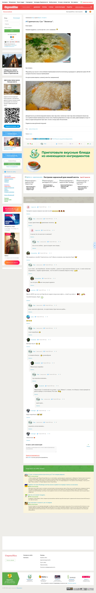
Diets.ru (43, 579)
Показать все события (12, 262)
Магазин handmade (7, 11)
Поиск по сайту (11, 172)
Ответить (28, 213)
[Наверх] (94, 243)
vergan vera (33, 207)
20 (90, 144)
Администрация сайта (45, 560)
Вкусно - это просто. (42, 17)
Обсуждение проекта (9, 177)
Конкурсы (5, 2)
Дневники (37, 7)
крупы (30, 129)
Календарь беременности (41, 2)
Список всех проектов (72, 583)
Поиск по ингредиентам (12, 166)
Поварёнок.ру (30, 579)
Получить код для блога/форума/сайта (63, 139)
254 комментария (33, 504)
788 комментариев (33, 496)
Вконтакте (11, 37)
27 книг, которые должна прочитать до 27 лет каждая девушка (46, 474)
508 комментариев (33, 486)
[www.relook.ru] (86, 578)
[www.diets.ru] (43, 578)
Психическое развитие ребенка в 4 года (10, 148)
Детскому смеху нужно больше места (12, 81)
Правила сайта (43, 557)
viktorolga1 (33, 410)
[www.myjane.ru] (57, 578)
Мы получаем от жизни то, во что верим (40, 502)
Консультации (60, 7)
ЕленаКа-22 (33, 339)
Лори (33, 17)
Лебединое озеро (10, 226)
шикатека (33, 290)
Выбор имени (53, 2)
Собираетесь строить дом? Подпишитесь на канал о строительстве (11, 71)
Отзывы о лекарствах (64, 2)
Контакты (25, 557)
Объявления (12, 2)
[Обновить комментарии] (94, 245)
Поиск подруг (20, 2)
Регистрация (16, 18)
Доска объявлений (9, 195)
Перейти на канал (11, 126)
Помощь (6, 181)
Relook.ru (86, 579)
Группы (44, 7)
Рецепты (69, 7)
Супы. (31, 133)
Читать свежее (26, 7)
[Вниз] (94, 248)
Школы (6, 201)
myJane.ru (57, 579)
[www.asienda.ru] (71, 578)
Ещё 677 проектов (85, 177)
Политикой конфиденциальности (10, 46)
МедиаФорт (10, 580)
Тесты (5, 189)
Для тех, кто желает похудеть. (36, 495)
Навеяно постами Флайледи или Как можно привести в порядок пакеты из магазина (53, 484)
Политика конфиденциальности (47, 567)
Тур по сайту (7, 176)
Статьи (51, 7)
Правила (6, 180)
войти (29, 457)
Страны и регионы (9, 192)
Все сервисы (74, 2)
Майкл (6, 255)
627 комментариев (33, 476)
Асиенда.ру (71, 579)
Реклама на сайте (27, 555)
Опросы (6, 190)
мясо (37, 129)
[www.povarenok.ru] (30, 578)
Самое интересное (9, 187)
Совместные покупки (87, 2)
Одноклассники (13, 37)
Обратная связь (44, 564)
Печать (53, 138)
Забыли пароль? (7, 27)
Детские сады (7, 199)
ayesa (32, 316)
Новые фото (7, 186)
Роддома (6, 198)
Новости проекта (8, 179)
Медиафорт (19, 588)
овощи (33, 129)
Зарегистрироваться (32, 455)
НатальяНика (34, 253)
